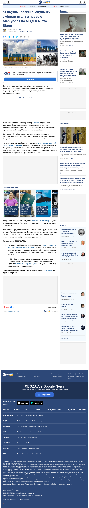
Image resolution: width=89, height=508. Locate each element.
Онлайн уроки (32, 426)
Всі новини (82, 410)
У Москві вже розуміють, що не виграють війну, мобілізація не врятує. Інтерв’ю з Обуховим (71, 149)
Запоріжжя (29, 415)
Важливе (64, 11)
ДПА (39, 426)
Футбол (19, 420)
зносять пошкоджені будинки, (27, 264)
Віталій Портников (66, 248)
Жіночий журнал (40, 453)
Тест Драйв (20, 431)
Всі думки (64, 338)
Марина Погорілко (12, 29)
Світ (26, 410)
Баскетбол (25, 420)
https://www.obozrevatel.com (60, 461)
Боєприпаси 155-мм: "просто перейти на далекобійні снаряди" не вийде (69, 328)
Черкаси (41, 415)
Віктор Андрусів (65, 236)
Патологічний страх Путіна (67, 306)
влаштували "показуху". (40, 221)
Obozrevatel (48, 270)
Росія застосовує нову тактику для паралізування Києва (68, 231)
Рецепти (19, 437)
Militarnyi (63, 332)
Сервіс (39, 431)
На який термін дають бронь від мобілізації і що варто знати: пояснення (68, 54)
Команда (36, 374)
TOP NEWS (64, 124)
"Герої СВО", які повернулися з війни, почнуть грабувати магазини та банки (73, 155)
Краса (28, 453)
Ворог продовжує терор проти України (71, 170)
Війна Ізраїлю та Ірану (44, 6)
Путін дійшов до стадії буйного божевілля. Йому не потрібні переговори (69, 255)
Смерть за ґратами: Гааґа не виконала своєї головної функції (69, 243)
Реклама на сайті (21, 376)
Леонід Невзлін (65, 259)
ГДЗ (18, 426)
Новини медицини (22, 448)
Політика (17, 410)
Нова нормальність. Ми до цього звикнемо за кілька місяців (69, 295)
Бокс (35, 420)
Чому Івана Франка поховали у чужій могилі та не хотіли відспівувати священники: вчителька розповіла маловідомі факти (72, 37)
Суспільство (72, 410)
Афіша (18, 453)
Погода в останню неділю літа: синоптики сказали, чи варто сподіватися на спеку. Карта (68, 72)
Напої (24, 437)
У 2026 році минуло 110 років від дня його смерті (72, 42)
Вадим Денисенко (65, 299)
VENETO (54, 6)
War (20, 29)
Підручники (24, 426)
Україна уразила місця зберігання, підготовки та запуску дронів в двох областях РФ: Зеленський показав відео (72, 180)
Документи (37, 376)
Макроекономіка (32, 442)
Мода (33, 453)
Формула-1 (41, 420)
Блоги (59, 410)
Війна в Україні (32, 6)
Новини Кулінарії (32, 437)
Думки (63, 225)
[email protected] (23, 495)
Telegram (36, 123)
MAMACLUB (32, 448)
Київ (18, 415)
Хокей (31, 420)
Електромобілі (28, 431)
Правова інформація (56, 374)
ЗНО (42, 426)
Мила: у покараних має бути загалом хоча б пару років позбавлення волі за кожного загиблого (70, 316)
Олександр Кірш (65, 321)
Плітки (24, 453)
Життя (38, 410)
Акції (35, 431)
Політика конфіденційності (75, 374)
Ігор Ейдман (64, 309)
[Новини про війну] (47, 311)
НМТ (46, 426)
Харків (22, 415)
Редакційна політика (13, 311)
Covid (37, 448)
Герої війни (23, 6)
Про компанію (21, 374)
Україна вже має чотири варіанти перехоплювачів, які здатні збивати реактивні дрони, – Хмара (72, 166)
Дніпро (35, 415)
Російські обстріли (64, 6)
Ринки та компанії (22, 442)
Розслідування (51, 410)
